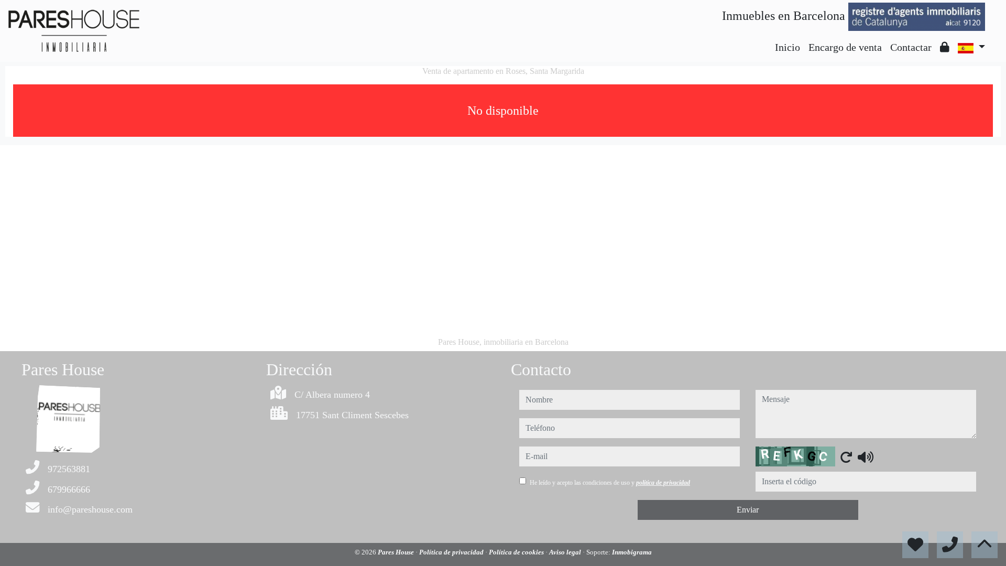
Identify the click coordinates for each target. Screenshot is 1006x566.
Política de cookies (517, 552)
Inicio (787, 47)
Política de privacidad (452, 552)
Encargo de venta (845, 47)
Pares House (396, 552)
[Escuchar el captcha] (865, 457)
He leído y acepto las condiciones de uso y (610, 482)
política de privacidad (663, 482)
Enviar (748, 509)
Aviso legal (566, 552)
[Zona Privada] (945, 47)
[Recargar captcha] (846, 457)
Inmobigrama (632, 552)
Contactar (911, 47)
